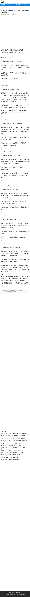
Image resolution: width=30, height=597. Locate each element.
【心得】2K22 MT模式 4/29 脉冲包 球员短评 (11, 445)
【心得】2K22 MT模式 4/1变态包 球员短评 (10, 459)
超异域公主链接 (12, 4)
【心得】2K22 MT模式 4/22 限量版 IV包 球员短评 (12, 450)
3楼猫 (12, 592)
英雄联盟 (18, 4)
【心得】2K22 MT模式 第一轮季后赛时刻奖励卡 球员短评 (14, 440)
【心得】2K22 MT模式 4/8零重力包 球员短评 (11, 454)
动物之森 (3, 4)
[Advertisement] (15, 32)
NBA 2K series (12, 7)
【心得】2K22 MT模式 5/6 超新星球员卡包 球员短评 (13, 435)
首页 (7, 7)
